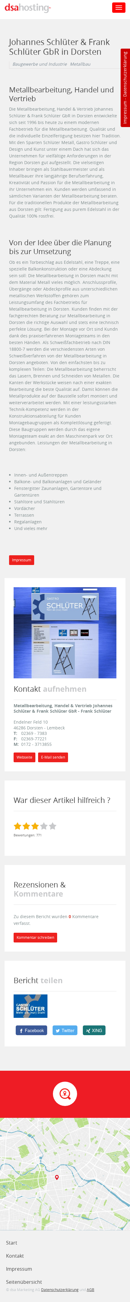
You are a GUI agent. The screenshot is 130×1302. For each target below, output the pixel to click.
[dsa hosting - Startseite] (34, 8)
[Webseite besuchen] (65, 632)
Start (11, 1242)
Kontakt (15, 1255)
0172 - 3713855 (36, 744)
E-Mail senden (53, 757)
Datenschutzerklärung (125, 74)
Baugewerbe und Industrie (39, 64)
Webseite (24, 757)
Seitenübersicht (24, 1282)
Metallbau (80, 64)
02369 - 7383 (34, 733)
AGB (90, 1289)
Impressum (125, 112)
